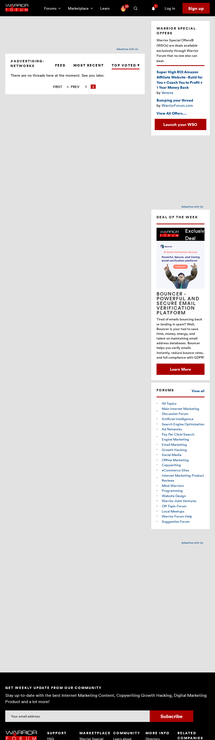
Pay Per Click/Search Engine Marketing (178, 437)
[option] (181, 301)
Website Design (174, 495)
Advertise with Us (127, 49)
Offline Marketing (175, 460)
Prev (75, 87)
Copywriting (171, 465)
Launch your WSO (180, 124)
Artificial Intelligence (178, 418)
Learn (106, 8)
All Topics (169, 403)
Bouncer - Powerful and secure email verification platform (178, 303)
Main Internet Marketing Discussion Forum (180, 411)
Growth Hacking (174, 449)
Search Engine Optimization (183, 424)
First (57, 87)
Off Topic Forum (174, 506)
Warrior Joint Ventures (179, 500)
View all (198, 390)
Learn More (180, 369)
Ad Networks (172, 429)
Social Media (171, 454)
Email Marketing (174, 444)
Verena (167, 92)
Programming (172, 490)
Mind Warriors (173, 485)
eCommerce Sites (175, 470)
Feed (60, 65)
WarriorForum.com (177, 105)
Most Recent (88, 65)
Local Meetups (173, 511)
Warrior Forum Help (177, 516)
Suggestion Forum (176, 521)
